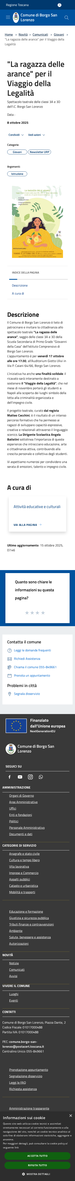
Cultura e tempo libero (24, 860)
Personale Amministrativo (27, 827)
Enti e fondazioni (20, 814)
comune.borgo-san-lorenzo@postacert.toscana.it (23, 1044)
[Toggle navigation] (8, 17)
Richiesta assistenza (23, 1088)
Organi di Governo (21, 795)
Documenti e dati (20, 834)
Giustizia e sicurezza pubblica (29, 917)
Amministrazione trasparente (29, 1108)
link (17, 1147)
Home (9, 34)
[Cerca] (66, 17)
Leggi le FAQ (17, 1082)
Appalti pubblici (19, 879)
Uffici (12, 808)
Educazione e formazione (26, 911)
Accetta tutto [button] (37, 1156)
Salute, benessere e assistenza (30, 937)
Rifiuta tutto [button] (37, 1165)
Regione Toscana (17, 4)
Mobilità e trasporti (22, 892)
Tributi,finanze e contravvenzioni (31, 924)
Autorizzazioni (19, 943)
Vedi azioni (34, 135)
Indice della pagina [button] (25, 272)
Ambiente (15, 930)
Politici (13, 821)
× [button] (70, 1115)
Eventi (13, 1000)
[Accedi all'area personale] (59, 5)
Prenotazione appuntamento (28, 1069)
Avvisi (13, 976)
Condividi (14, 135)
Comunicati (40, 34)
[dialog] (37, 1146)
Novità (23, 34)
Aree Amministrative (23, 802)
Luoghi (13, 994)
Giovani (59, 34)
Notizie (14, 963)
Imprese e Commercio (23, 872)
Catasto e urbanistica (23, 885)
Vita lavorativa (19, 866)
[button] (37, 1174)
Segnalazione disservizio (25, 1076)
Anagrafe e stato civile (24, 853)
